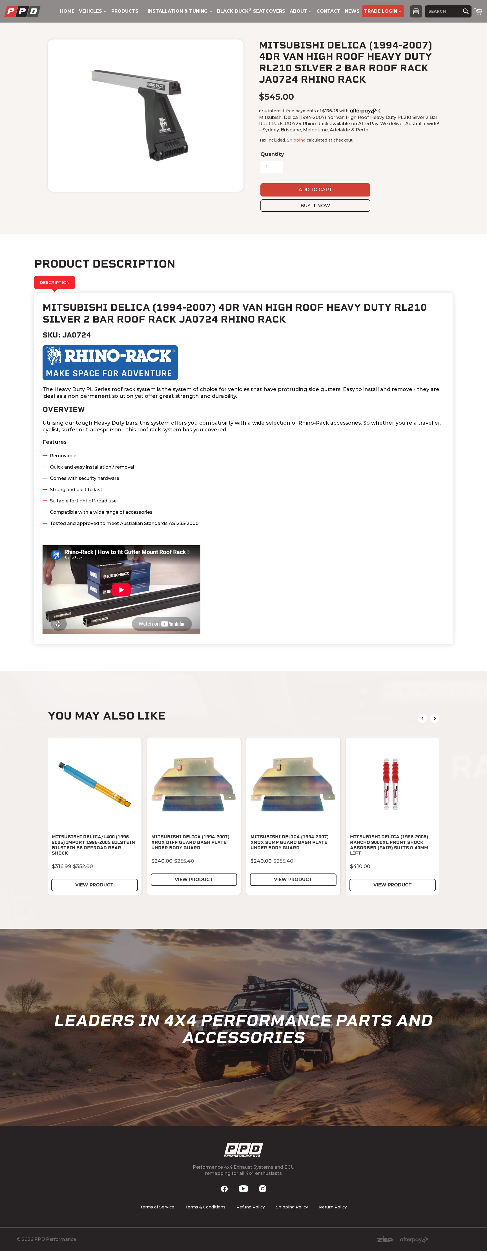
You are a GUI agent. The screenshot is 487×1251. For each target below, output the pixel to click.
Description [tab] (55, 282)
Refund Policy (250, 1207)
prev (422, 718)
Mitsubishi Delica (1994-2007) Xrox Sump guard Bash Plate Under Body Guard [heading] (290, 842)
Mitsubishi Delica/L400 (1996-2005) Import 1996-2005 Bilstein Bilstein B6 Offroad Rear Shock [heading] (93, 845)
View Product (94, 885)
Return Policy (333, 1207)
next (434, 718)
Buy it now (315, 205)
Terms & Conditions (205, 1207)
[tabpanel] (243, 468)
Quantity (272, 154)
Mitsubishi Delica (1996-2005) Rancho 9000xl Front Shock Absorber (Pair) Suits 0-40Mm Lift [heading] (389, 845)
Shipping (296, 140)
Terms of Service (157, 1207)
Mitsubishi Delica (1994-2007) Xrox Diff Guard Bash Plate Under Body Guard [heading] (190, 842)
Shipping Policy (292, 1207)
